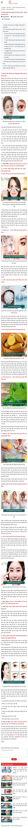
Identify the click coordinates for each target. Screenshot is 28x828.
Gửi (14, 759)
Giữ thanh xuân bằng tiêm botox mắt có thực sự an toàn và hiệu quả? (20, 778)
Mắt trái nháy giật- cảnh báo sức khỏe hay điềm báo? (20, 791)
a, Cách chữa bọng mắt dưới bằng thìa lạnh (14, 33)
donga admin (19, 16)
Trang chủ (3, 7)
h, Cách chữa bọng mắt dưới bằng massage (14, 59)
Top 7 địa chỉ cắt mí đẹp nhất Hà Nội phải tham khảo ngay (20, 805)
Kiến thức (9, 7)
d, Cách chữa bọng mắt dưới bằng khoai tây (14, 44)
